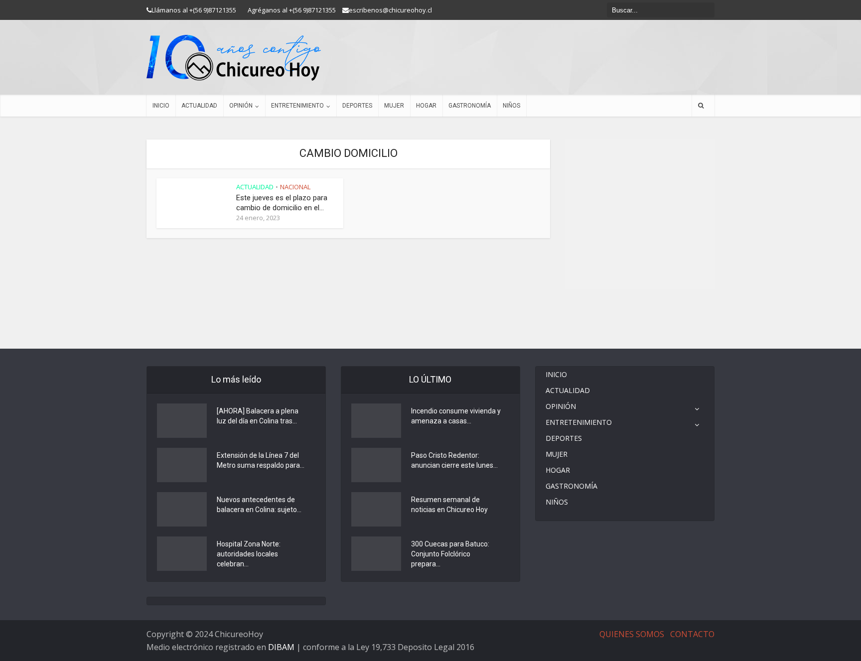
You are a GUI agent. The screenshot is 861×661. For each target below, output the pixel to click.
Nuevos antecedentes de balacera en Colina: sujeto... (259, 505)
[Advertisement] (640, 318)
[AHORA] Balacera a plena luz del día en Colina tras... (257, 416)
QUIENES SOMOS (631, 634)
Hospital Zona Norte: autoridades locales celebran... (249, 554)
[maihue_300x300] (640, 213)
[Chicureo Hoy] (233, 58)
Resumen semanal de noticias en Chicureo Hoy (449, 505)
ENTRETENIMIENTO (297, 105)
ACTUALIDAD (199, 105)
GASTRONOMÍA (469, 105)
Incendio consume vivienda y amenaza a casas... (456, 416)
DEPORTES (357, 105)
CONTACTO (692, 634)
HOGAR (426, 105)
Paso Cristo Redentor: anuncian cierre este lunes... (454, 460)
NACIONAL (295, 186)
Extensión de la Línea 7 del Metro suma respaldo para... (260, 460)
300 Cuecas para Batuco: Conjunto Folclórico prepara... (450, 554)
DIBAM (281, 647)
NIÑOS (511, 105)
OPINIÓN (241, 105)
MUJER (394, 105)
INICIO (160, 105)
